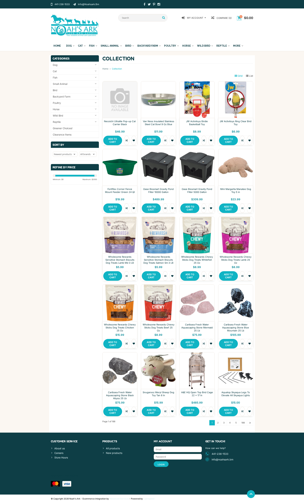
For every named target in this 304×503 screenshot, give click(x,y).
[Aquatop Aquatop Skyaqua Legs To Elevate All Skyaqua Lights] (235, 354)
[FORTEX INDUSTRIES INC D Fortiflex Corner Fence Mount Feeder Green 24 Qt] (120, 150)
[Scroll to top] (251, 494)
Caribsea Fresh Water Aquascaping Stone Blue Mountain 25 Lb (235, 327)
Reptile (221, 45)
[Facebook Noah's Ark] (144, 5)
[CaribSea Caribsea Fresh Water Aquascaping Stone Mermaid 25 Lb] (197, 286)
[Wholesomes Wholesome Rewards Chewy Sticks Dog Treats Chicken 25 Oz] (120, 286)
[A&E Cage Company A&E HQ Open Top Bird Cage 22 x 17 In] (197, 354)
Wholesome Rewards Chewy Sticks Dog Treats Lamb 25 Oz (235, 259)
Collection (117, 68)
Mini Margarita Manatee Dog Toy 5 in (235, 190)
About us (59, 448)
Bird (128, 45)
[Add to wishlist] (134, 140)
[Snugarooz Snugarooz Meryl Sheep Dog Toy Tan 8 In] (158, 354)
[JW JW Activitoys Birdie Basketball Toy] (197, 83)
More (236, 45)
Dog (69, 45)
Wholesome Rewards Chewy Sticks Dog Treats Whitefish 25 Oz (197, 259)
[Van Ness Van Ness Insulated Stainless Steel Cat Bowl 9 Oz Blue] (158, 83)
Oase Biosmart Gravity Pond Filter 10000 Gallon (158, 190)
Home (57, 45)
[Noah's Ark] (75, 25)
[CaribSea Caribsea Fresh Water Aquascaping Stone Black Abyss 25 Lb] (120, 354)
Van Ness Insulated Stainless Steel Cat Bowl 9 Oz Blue (158, 123)
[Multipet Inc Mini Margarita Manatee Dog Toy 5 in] (235, 150)
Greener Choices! (62, 128)
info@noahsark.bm (222, 459)
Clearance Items (62, 134)
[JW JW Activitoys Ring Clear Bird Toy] (235, 83)
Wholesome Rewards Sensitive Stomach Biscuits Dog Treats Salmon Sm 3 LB (158, 259)
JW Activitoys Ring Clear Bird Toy (235, 123)
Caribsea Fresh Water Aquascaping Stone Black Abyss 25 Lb (120, 395)
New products (114, 452)
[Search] (163, 17)
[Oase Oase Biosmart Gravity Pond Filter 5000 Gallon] (197, 150)
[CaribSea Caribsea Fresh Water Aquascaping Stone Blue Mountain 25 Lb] (235, 286)
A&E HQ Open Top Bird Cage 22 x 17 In (197, 394)
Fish (91, 45)
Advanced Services (119, 498)
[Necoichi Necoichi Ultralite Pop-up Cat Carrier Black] (120, 83)
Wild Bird (203, 45)
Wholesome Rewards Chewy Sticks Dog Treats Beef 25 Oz (158, 327)
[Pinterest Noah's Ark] (154, 5)
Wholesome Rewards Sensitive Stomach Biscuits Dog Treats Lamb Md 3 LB (119, 259)
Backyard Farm (147, 45)
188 (243, 422)
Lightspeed (148, 498)
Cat (80, 45)
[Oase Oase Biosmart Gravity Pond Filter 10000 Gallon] (158, 150)
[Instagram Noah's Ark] (159, 5)
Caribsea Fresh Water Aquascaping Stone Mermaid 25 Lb (197, 327)
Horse (186, 45)
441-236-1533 (220, 453)
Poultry (170, 45)
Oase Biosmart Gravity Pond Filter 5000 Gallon (197, 190)
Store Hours (61, 457)
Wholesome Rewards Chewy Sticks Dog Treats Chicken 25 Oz (120, 327)
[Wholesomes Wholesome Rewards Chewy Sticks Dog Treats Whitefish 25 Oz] (197, 218)
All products (113, 448)
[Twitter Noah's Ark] (149, 5)
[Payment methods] (55, 484)
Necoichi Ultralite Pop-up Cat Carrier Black (120, 123)
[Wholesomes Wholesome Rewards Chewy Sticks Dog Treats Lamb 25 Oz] (235, 218)
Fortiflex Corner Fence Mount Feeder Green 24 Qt (120, 190)
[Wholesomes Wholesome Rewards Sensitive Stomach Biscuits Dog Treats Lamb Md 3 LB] (120, 218)
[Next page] (250, 422)
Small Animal (110, 45)
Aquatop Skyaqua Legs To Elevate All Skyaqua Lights (235, 394)
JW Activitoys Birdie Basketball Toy (197, 123)
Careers (58, 452)
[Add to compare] (126, 140)
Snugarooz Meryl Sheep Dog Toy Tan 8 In (158, 394)
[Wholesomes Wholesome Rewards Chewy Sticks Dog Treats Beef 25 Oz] (158, 286)
